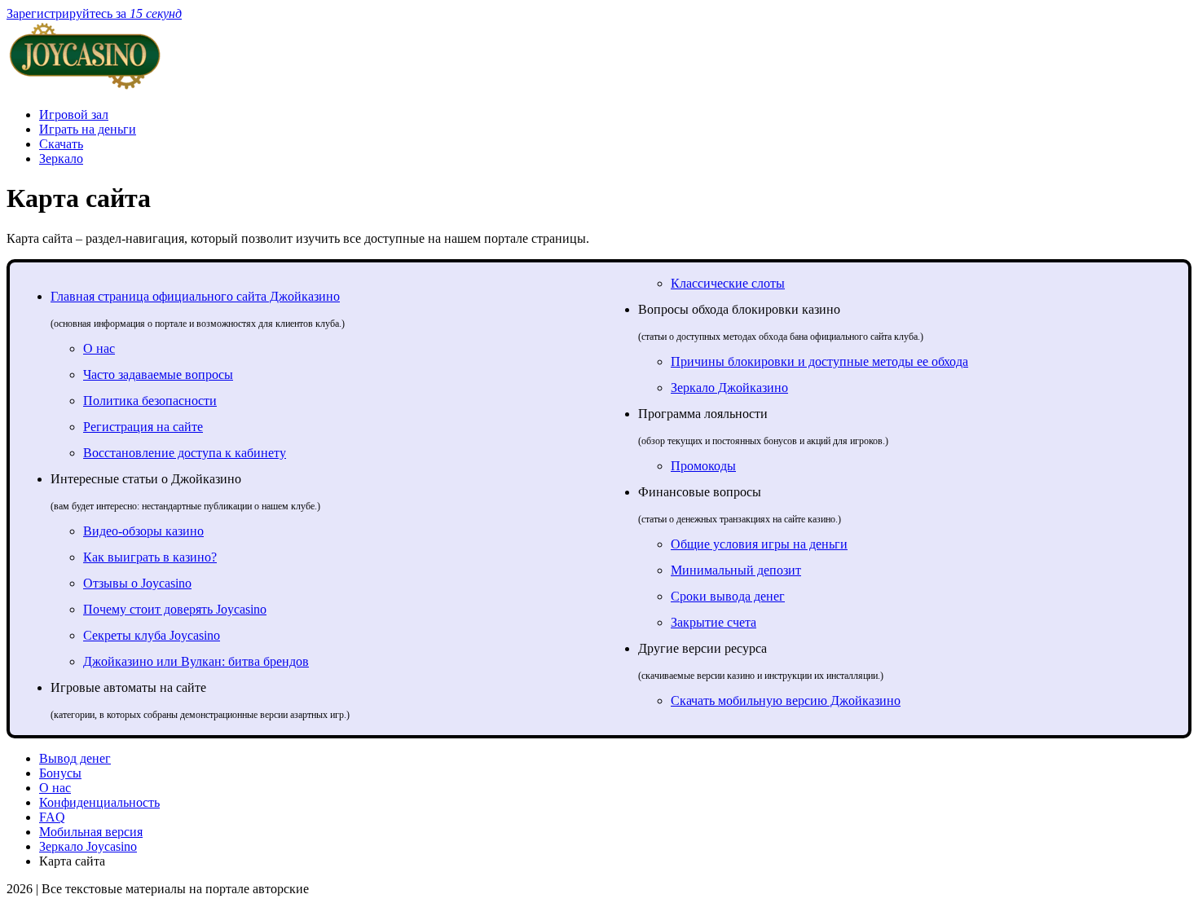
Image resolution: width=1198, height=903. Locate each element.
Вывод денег (75, 758)
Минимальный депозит (736, 570)
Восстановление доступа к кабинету (184, 453)
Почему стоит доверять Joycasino (174, 609)
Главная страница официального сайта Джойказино (195, 296)
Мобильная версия (91, 832)
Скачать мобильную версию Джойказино (786, 700)
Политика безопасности (150, 400)
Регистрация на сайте (143, 427)
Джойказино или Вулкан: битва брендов (196, 661)
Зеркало (61, 158)
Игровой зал (73, 114)
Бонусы (60, 773)
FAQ (52, 817)
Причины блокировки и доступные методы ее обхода (819, 361)
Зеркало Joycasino (88, 846)
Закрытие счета (713, 622)
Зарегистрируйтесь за (94, 13)
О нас (99, 348)
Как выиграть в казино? (150, 557)
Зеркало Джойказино (729, 387)
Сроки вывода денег (728, 596)
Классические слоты (728, 283)
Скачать (61, 144)
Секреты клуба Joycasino (151, 635)
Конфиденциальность (99, 802)
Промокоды (703, 466)
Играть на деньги (87, 129)
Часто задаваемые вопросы (158, 374)
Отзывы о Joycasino (137, 583)
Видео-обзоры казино (143, 531)
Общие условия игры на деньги (759, 544)
